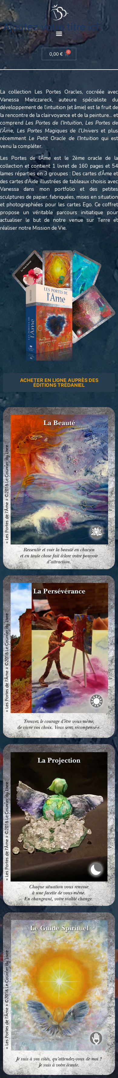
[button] (59, 34)
